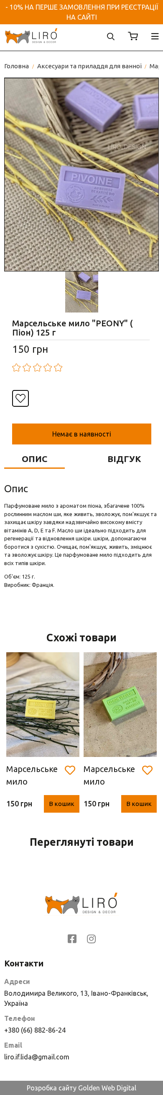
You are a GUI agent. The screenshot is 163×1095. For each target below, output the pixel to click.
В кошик (61, 803)
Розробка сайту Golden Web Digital (81, 1088)
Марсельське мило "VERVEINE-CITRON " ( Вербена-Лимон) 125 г (110, 776)
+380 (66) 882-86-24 (35, 1030)
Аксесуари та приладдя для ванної (89, 66)
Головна (16, 66)
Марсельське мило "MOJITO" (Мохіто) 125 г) (32, 776)
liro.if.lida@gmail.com (36, 1057)
